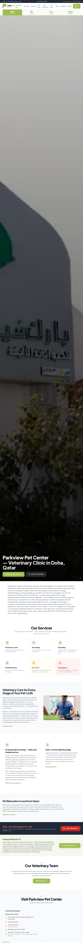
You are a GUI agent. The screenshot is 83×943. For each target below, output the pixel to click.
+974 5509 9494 (72, 828)
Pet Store (38, 6)
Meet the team (40, 881)
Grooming (26, 6)
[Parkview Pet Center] (9, 6)
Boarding (33, 6)
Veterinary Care (18, 6)
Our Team (51, 6)
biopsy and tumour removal (26, 720)
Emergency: (72, 1)
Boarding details (50, 767)
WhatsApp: (16, 929)
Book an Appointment (14, 574)
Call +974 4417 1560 (37, 574)
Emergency (64, 6)
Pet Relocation (45, 6)
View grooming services (13, 783)
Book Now (76, 6)
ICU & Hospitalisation (69, 845)
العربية (69, 6)
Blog (57, 6)
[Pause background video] (80, 578)
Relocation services (9, 814)
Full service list (7, 726)
